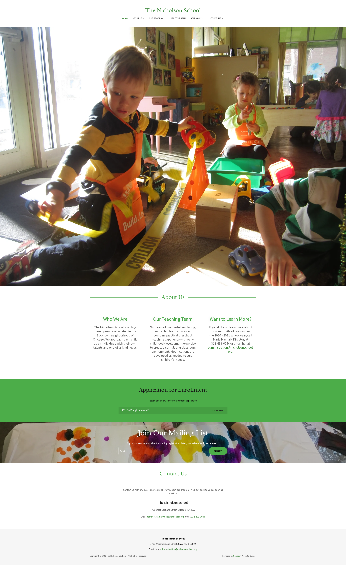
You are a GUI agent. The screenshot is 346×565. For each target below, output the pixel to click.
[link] (173, 11)
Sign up (218, 451)
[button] (138, 18)
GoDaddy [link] (237, 555)
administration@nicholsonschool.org (231, 349)
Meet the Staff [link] (178, 18)
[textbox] (162, 451)
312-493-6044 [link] (198, 516)
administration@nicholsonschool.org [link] (165, 516)
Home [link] (125, 18)
